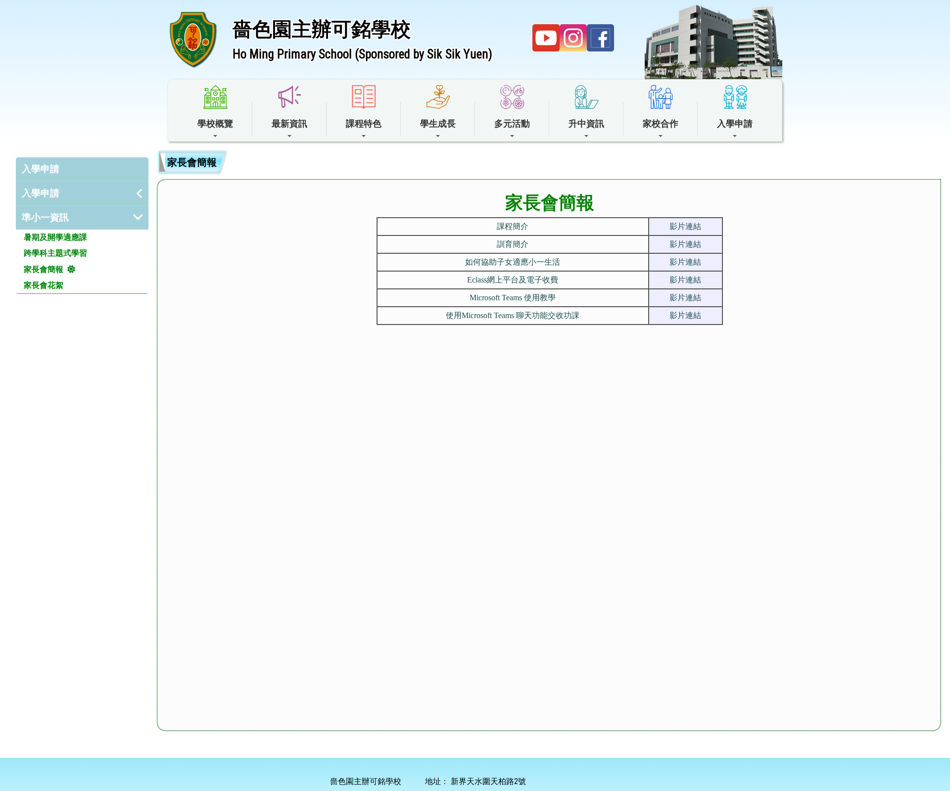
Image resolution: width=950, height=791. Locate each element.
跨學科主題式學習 (55, 253)
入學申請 (40, 169)
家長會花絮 (43, 285)
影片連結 (685, 226)
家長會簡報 (43, 269)
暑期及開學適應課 (55, 237)
